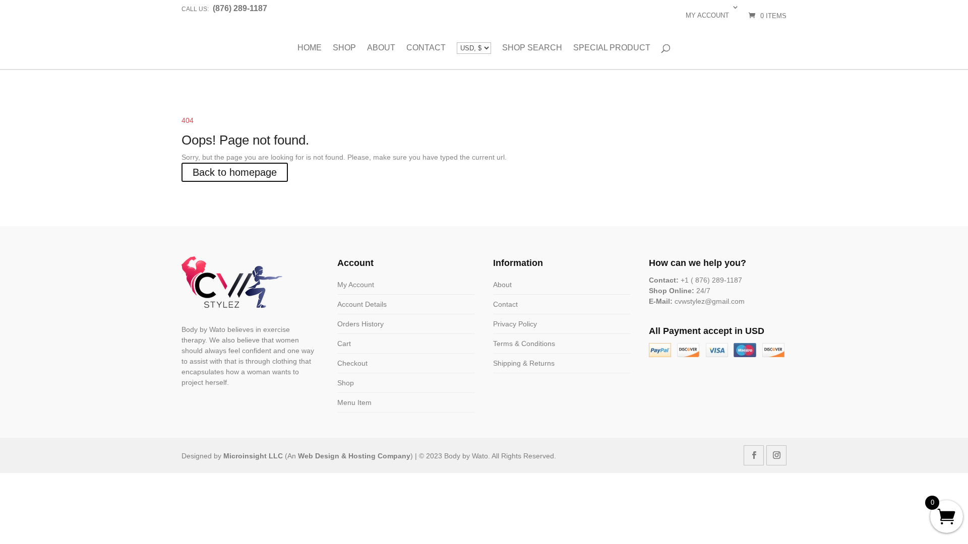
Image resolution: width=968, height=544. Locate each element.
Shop (344, 48)
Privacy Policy (515, 324)
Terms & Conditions (524, 343)
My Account (355, 285)
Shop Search (532, 48)
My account (707, 15)
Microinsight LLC (253, 456)
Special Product (611, 48)
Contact (426, 48)
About (381, 48)
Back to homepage (235, 172)
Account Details (362, 304)
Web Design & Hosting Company (354, 456)
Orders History (360, 324)
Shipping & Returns (524, 363)
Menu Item (354, 402)
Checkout (352, 363)
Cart (344, 343)
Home (309, 48)
